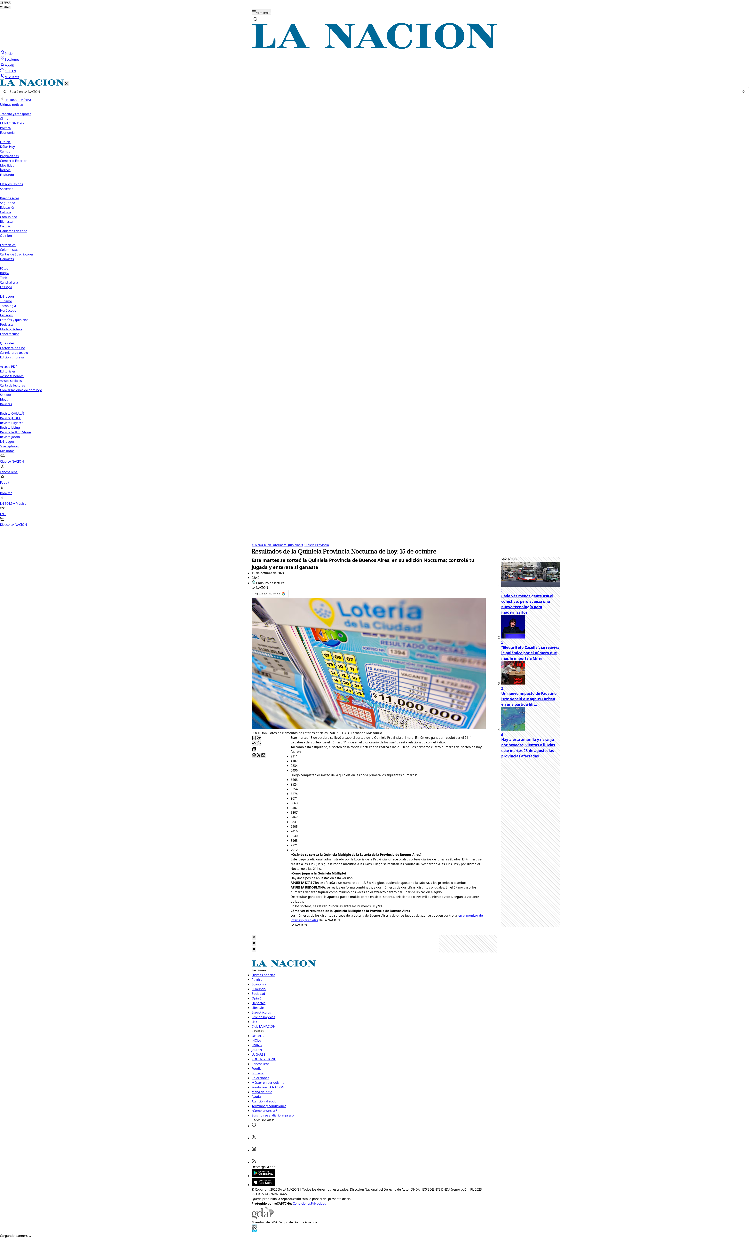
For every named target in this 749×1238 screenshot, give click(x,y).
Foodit (9, 65)
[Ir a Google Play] (263, 1176)
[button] (374, 303)
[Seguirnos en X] (254, 1138)
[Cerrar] (66, 83)
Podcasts (6, 324)
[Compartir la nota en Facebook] (254, 755)
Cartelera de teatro (14, 352)
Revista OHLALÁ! (12, 413)
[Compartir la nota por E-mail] (263, 755)
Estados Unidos (11, 184)
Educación (7, 207)
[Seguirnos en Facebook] (254, 1126)
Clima (4, 118)
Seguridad (7, 203)
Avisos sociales (11, 381)
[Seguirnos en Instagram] (254, 1150)
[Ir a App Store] (263, 1185)
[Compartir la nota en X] (258, 755)
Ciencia (5, 226)
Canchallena (9, 282)
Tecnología (8, 306)
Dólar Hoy (7, 147)
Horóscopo (8, 310)
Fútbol (4, 268)
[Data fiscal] (254, 1231)
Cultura (5, 212)
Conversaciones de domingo (21, 390)
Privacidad (318, 1203)
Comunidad (8, 217)
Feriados (6, 315)
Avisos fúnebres (12, 376)
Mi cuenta (12, 77)
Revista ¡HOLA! (10, 418)
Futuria (5, 142)
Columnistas (9, 249)
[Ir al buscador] (255, 19)
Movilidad (7, 165)
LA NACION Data (12, 123)
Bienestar (7, 221)
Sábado (5, 395)
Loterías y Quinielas (285, 545)
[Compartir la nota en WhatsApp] (258, 743)
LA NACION (261, 545)
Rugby (4, 273)
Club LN (10, 71)
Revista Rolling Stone (15, 432)
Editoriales (8, 245)
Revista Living (10, 427)
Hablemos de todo (13, 231)
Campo (5, 151)
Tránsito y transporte (15, 114)
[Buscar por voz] (743, 92)
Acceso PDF (8, 366)
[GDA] (263, 1217)
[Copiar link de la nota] (254, 749)
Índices (5, 170)
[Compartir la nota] (254, 743)
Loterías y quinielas (14, 320)
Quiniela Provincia (314, 545)
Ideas (4, 399)
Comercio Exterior (13, 161)
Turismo (6, 301)
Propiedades (9, 156)
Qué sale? (7, 343)
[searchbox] (373, 91)
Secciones (12, 59)
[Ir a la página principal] (374, 48)
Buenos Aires (9, 198)
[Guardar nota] (254, 737)
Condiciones (302, 1203)
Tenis (4, 278)
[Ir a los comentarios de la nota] (258, 737)
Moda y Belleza (11, 329)
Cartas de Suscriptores (17, 254)
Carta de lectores (12, 385)
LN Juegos (7, 296)
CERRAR (5, 2)
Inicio (9, 53)
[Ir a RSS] (254, 1162)
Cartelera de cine (12, 348)
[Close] (254, 937)
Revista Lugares (11, 423)
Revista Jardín (10, 437)
